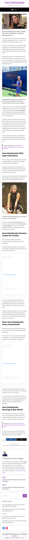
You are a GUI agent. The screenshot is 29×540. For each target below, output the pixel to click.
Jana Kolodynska (11, 445)
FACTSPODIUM (14, 2)
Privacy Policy (12, 537)
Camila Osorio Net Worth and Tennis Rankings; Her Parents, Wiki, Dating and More (15, 425)
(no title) (4, 513)
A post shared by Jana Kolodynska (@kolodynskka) (14, 295)
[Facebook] (3, 528)
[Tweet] (21, 439)
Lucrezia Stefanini (21, 445)
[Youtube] (6, 528)
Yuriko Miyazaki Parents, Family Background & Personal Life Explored (14, 147)
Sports (16, 444)
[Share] (11, 439)
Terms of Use (21, 537)
